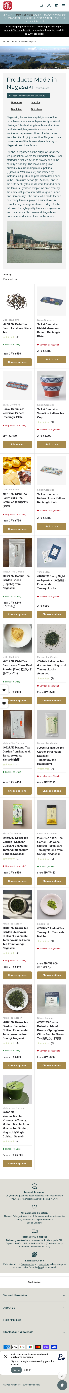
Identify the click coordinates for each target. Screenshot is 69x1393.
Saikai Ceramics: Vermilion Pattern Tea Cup (50, 413)
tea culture (44, 1264)
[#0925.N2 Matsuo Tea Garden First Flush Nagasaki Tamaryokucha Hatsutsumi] (51, 724)
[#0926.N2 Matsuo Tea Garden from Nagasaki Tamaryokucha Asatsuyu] (51, 638)
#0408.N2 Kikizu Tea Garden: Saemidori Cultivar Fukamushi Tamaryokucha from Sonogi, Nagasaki (15, 1030)
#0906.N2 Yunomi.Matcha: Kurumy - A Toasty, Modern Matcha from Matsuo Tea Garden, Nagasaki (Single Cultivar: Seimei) (16, 1124)
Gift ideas (36, 109)
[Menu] (63, 5)
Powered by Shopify (31, 1385)
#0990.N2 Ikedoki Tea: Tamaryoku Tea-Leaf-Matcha (51, 932)
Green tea (16, 102)
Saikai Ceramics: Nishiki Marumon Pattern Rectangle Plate (48, 330)
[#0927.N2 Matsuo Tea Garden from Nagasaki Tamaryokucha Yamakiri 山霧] (17, 724)
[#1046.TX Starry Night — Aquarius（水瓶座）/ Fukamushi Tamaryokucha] (51, 552)
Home (6, 41)
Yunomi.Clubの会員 (23, 15)
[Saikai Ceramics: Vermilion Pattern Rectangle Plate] (17, 385)
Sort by (7, 274)
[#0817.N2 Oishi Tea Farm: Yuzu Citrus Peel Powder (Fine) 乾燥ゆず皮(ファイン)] (17, 638)
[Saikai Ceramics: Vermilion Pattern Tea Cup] (51, 385)
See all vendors (34, 1223)
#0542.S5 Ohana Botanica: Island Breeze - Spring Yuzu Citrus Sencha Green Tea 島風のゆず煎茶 (50, 1030)
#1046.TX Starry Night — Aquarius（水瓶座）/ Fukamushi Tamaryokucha (51, 582)
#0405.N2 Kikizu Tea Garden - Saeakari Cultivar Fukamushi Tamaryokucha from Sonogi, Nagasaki (15, 845)
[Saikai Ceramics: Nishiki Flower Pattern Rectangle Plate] (51, 470)
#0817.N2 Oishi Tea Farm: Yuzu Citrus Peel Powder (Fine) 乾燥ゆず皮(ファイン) (17, 667)
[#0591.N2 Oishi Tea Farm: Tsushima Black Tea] (17, 300)
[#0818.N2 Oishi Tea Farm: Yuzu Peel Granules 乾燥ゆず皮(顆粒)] (17, 470)
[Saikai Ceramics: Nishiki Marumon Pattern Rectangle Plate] (51, 301)
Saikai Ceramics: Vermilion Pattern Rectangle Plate (13, 413)
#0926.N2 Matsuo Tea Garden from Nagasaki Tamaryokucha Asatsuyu (51, 667)
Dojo (40, 1267)
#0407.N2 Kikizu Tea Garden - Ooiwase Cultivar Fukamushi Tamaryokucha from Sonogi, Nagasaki (50, 846)
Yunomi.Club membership (17, 30)
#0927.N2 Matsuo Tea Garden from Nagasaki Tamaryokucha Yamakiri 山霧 (17, 753)
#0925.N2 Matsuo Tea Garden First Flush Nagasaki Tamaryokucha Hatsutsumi (50, 755)
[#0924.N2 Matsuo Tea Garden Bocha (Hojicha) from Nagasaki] (17, 552)
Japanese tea (27, 1264)
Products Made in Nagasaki (24, 41)
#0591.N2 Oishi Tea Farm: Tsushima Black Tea (17, 328)
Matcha (35, 102)
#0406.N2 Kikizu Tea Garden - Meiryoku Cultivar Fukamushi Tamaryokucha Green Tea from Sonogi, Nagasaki (16, 938)
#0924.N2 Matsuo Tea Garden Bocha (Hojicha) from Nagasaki (16, 582)
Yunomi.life (16, 1385)
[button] (56, 5)
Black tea (16, 109)
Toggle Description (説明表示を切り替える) (28, 95)
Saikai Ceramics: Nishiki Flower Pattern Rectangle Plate (51, 498)
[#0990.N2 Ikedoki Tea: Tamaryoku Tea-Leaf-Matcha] (51, 904)
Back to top (34, 1282)
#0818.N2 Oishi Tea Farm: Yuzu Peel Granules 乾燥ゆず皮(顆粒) (15, 500)
